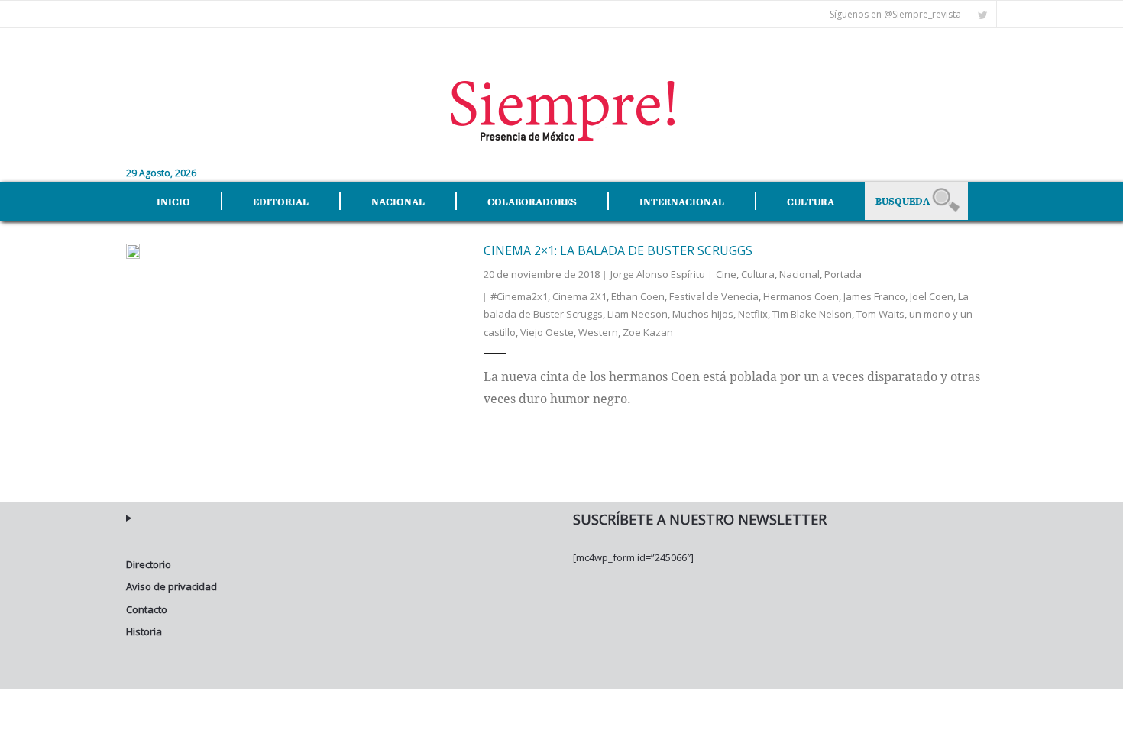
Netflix (753, 314)
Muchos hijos (702, 314)
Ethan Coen (638, 296)
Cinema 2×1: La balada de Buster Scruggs (618, 250)
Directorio (148, 564)
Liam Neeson (637, 314)
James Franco (874, 296)
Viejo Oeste (547, 332)
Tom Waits (880, 314)
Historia (144, 631)
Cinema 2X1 (579, 296)
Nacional (799, 274)
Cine (726, 274)
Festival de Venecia (714, 296)
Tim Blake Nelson (812, 314)
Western (598, 332)
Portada (843, 274)
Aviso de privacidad (171, 586)
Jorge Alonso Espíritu (657, 274)
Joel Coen (931, 296)
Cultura (758, 274)
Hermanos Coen (801, 296)
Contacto (146, 609)
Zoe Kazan (648, 332)
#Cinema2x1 (519, 296)
